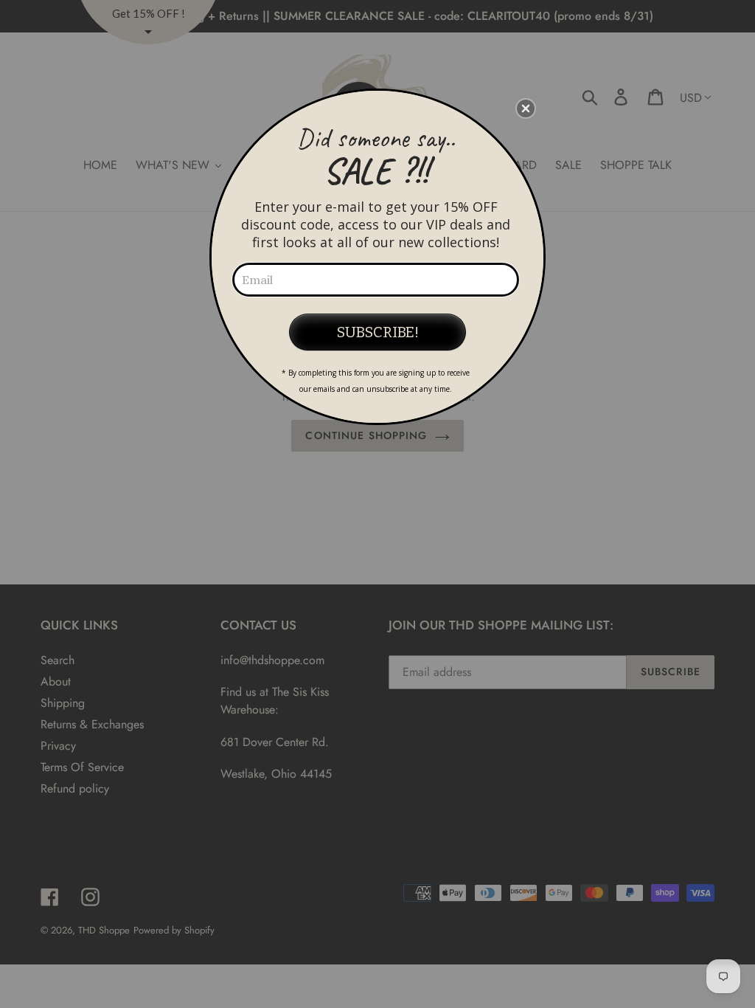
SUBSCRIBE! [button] (378, 332)
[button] (526, 108)
